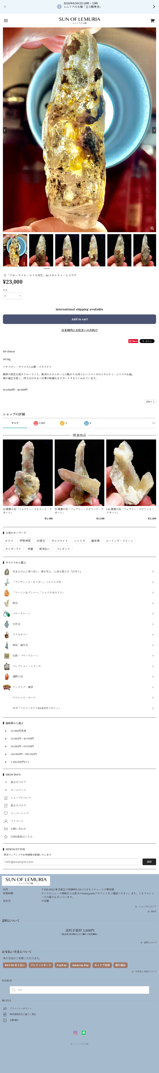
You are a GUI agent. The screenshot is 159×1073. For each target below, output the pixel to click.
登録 (149, 861)
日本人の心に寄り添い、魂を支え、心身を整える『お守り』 (47, 571)
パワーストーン (21, 613)
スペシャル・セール (24, 697)
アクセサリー (20, 634)
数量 (5, 290)
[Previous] (5, 130)
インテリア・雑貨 (23, 687)
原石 (15, 603)
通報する (150, 401)
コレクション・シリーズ (27, 666)
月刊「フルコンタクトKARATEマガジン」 (37, 708)
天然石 (16, 624)
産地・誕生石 (20, 645)
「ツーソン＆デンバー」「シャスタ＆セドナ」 (39, 592)
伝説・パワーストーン (25, 655)
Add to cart (80, 319)
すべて (15, 423)
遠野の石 (18, 676)
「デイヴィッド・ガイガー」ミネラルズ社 (37, 582)
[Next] (154, 130)
